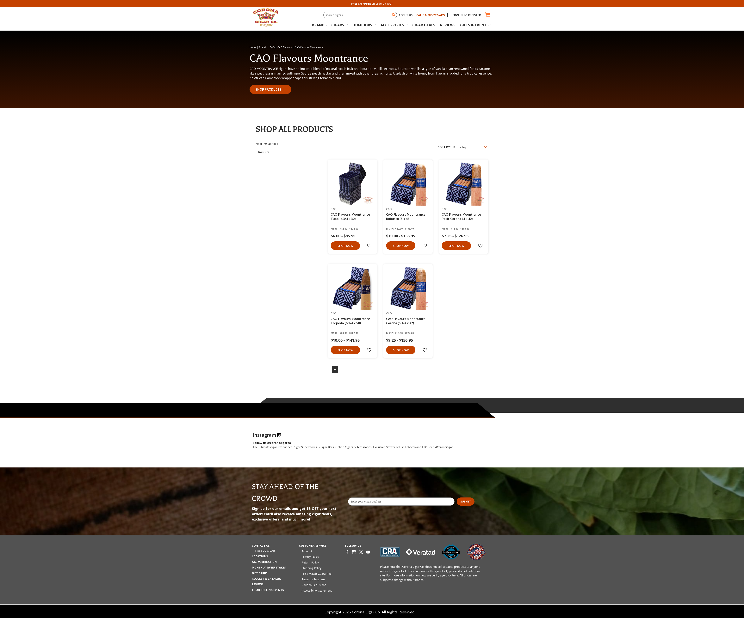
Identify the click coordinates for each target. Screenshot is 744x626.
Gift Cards (260, 573)
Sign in (458, 15)
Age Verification (264, 562)
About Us (405, 15)
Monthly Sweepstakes (269, 567)
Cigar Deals (423, 25)
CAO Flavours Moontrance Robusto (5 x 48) (405, 216)
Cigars (337, 25)
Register (474, 15)
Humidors (362, 25)
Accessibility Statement (317, 590)
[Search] (393, 15)
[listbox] (470, 147)
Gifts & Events (474, 25)
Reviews (447, 25)
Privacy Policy (310, 557)
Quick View (351, 184)
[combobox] (360, 15)
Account (307, 551)
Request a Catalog (266, 579)
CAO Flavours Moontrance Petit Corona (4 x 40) (461, 216)
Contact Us (261, 545)
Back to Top (333, 369)
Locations (260, 556)
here (455, 575)
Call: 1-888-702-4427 (430, 15)
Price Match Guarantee (317, 573)
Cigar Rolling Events (268, 590)
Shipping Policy (311, 568)
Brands (319, 25)
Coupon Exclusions (314, 585)
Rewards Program (313, 579)
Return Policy (310, 562)
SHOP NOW (345, 246)
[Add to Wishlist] (370, 245)
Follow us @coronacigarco (272, 443)
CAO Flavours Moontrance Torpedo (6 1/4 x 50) (350, 321)
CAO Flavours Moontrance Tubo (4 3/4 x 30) (350, 216)
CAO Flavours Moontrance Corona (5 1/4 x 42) (405, 321)
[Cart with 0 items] (487, 15)
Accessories (392, 25)
